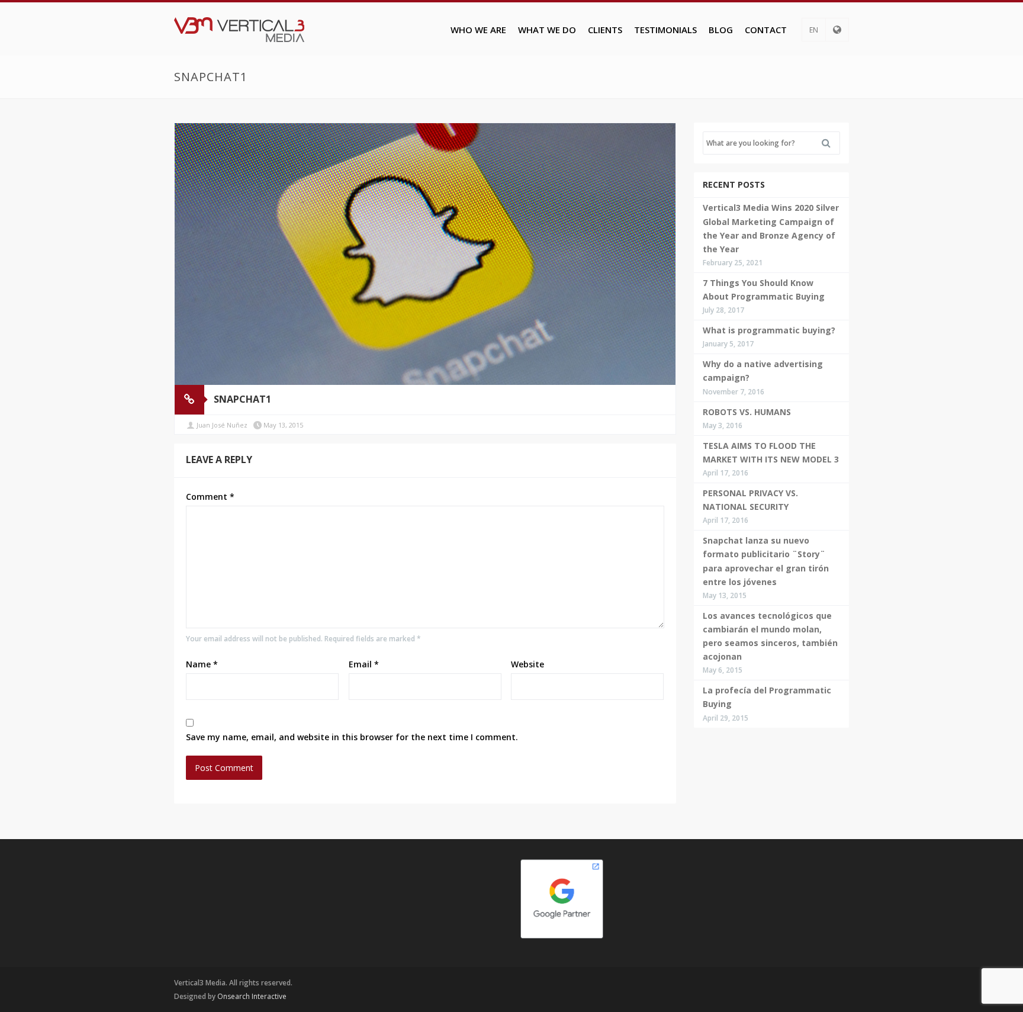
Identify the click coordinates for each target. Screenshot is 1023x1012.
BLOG (721, 30)
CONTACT (766, 30)
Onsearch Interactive (252, 996)
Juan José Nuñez (222, 424)
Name (202, 664)
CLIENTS (605, 30)
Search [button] (830, 143)
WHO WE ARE (478, 30)
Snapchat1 (242, 399)
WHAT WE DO (547, 30)
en (813, 30)
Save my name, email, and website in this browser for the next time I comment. (352, 737)
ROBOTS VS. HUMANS (747, 411)
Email (364, 664)
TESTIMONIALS (665, 30)
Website (527, 664)
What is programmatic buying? (769, 330)
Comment (210, 496)
